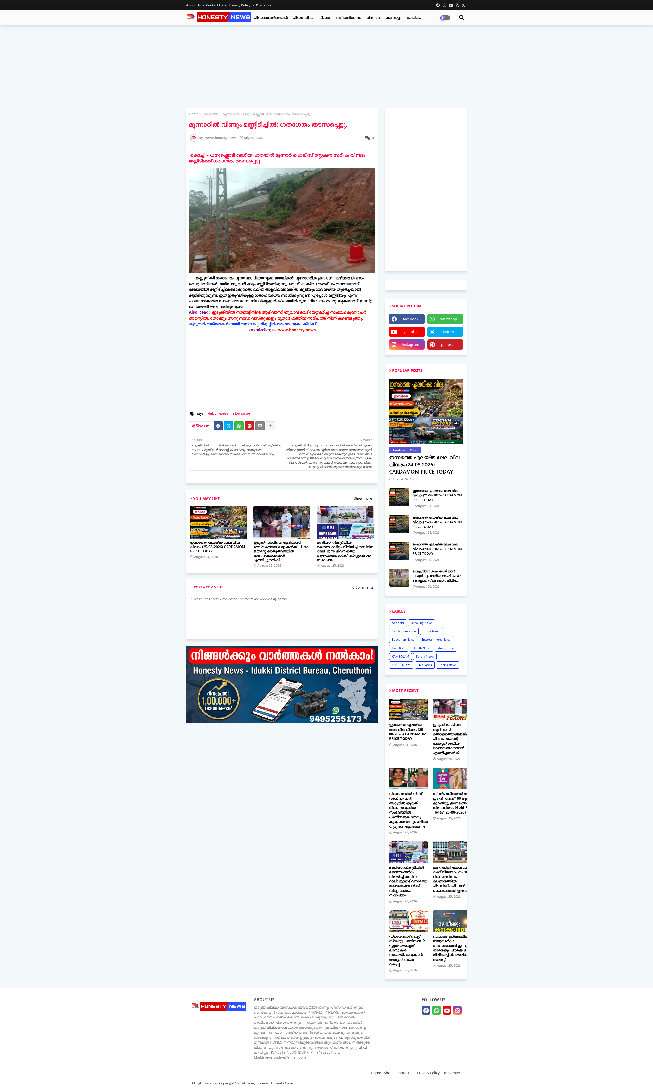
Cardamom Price (404, 631)
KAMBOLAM (400, 656)
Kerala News (425, 656)
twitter (448, 331)
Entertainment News (435, 639)
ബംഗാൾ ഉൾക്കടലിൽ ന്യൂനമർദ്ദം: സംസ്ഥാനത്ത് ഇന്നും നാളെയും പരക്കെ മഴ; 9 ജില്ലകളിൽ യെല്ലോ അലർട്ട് (453, 948)
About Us (194, 5)
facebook (410, 319)
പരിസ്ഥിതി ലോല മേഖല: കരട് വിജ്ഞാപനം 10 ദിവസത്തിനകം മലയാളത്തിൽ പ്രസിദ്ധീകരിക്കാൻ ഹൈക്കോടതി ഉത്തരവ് (453, 879)
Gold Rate (399, 648)
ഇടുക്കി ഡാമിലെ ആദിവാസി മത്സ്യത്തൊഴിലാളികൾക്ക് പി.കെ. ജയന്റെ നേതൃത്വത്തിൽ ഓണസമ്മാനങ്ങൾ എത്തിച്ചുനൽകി (281, 551)
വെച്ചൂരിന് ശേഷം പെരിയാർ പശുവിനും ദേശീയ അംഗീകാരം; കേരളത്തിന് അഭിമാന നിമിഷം (436, 576)
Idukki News (217, 413)
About (389, 1072)
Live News (210, 114)
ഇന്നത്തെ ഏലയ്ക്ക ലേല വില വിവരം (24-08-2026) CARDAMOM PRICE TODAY (424, 464)
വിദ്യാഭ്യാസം (348, 17)
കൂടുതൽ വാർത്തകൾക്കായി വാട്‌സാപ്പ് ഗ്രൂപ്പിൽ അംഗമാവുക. (245, 323)
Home (194, 114)
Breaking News (421, 623)
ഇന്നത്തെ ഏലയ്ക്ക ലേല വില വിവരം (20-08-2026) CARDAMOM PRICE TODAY (437, 549)
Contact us (215, 5)
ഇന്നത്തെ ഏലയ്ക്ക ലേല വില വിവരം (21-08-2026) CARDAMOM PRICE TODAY (437, 495)
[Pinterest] (249, 425)
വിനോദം (374, 17)
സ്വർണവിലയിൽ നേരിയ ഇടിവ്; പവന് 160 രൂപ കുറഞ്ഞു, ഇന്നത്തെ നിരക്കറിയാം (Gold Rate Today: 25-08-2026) (454, 803)
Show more (363, 498)
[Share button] (270, 425)
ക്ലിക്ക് (309, 323)
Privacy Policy (240, 5)
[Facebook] (218, 425)
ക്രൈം (325, 17)
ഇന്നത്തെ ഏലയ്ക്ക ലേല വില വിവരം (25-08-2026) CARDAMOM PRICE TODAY (217, 546)
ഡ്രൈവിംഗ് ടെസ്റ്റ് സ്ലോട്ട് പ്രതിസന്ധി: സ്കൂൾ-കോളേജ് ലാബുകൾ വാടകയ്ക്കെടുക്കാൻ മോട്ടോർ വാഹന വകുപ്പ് (407, 950)
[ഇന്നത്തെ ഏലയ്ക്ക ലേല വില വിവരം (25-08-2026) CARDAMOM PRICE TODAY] (399, 524)
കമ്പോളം (393, 17)
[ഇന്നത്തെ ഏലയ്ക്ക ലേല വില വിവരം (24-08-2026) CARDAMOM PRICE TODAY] (426, 411)
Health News (421, 648)
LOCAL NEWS (401, 665)
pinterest (449, 344)
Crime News (431, 631)
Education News (403, 639)
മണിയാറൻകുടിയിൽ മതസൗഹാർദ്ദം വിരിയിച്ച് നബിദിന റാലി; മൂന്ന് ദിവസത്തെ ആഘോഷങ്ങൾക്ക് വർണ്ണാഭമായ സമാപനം (345, 551)
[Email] (260, 425)
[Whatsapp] (239, 425)
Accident (398, 623)
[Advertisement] (326, 65)
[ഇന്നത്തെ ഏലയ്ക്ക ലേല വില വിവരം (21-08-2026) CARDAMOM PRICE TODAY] (399, 497)
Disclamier (264, 5)
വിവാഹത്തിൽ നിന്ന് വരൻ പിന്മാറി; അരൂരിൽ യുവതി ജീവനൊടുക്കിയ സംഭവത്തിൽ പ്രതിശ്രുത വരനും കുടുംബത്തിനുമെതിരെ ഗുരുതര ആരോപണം (408, 809)
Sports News (448, 665)
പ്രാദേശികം (303, 17)
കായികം (413, 17)
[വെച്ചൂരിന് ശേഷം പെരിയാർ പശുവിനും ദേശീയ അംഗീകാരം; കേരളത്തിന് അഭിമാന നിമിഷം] (399, 578)
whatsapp (448, 319)
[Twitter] (228, 425)
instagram (410, 344)
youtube (411, 331)
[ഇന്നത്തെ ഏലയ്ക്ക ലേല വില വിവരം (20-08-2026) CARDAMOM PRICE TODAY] (399, 551)
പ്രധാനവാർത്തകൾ (271, 17)
